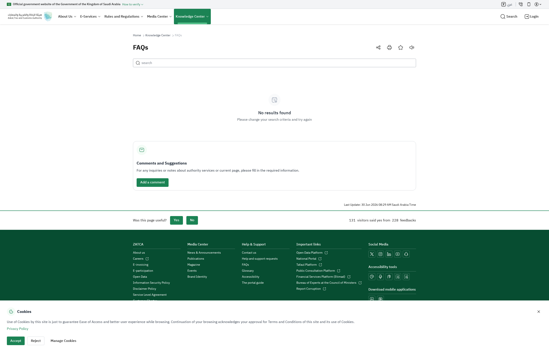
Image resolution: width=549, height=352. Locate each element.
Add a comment (152, 182)
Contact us (249, 253)
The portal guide (253, 283)
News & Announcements (204, 253)
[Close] (538, 311)
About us (139, 253)
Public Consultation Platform (315, 271)
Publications (195, 259)
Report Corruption (308, 289)
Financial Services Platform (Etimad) (320, 277)
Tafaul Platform (306, 265)
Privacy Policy (17, 328)
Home (137, 35)
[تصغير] (397, 276)
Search (511, 16)
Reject (36, 340)
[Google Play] (380, 299)
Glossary (248, 271)
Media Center (157, 16)
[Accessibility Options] (538, 4)
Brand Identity (197, 277)
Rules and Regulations (121, 16)
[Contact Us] (520, 4)
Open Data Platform (309, 253)
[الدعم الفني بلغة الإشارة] (389, 276)
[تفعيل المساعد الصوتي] (380, 276)
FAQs (245, 265)
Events (192, 271)
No (192, 220)
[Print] (389, 47)
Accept (15, 340)
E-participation (143, 271)
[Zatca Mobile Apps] (528, 4)
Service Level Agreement (150, 295)
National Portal (306, 259)
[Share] (378, 47)
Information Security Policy (151, 283)
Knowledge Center (190, 16)
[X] (371, 254)
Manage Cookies (63, 340)
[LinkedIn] (389, 254)
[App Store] (371, 299)
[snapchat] (406, 254)
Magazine (193, 265)
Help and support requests (260, 259)
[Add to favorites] (400, 47)
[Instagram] (380, 254)
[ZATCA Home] (30, 16)
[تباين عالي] (371, 276)
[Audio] (411, 47)
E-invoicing (140, 265)
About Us (65, 16)
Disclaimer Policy (144, 289)
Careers (138, 259)
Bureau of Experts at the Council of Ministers (326, 283)
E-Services (88, 16)
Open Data (140, 277)
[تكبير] (406, 276)
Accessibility (250, 277)
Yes (176, 220)
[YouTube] (397, 254)
